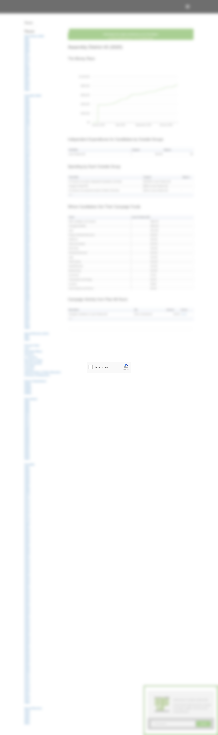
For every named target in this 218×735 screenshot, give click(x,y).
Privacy (123, 372)
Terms (128, 372)
